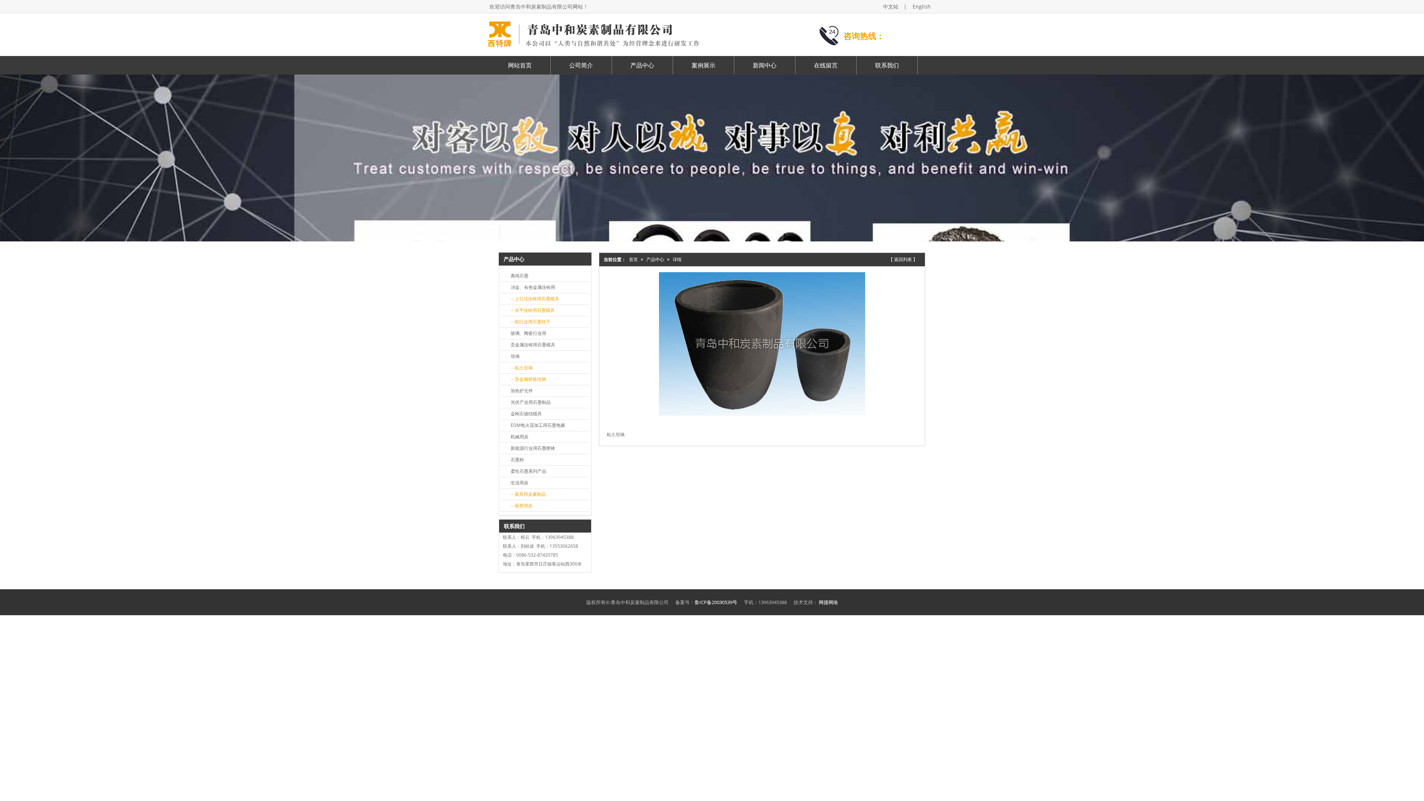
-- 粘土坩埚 (522, 368)
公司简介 (581, 65)
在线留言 (826, 65)
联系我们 (887, 65)
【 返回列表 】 (903, 259)
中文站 (891, 6)
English (922, 6)
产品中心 (642, 65)
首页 (633, 259)
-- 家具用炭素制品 (528, 494)
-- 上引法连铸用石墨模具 (535, 299)
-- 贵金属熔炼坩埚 (528, 379)
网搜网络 (828, 602)
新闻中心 (765, 65)
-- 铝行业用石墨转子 (530, 322)
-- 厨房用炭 (522, 505)
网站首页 (520, 65)
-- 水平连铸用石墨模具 (533, 310)
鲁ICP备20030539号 (716, 602)
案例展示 (703, 65)
